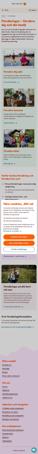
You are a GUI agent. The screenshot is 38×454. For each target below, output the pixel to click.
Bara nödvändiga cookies (19, 243)
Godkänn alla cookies (19, 237)
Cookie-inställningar (19, 249)
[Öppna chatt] (34, 450)
